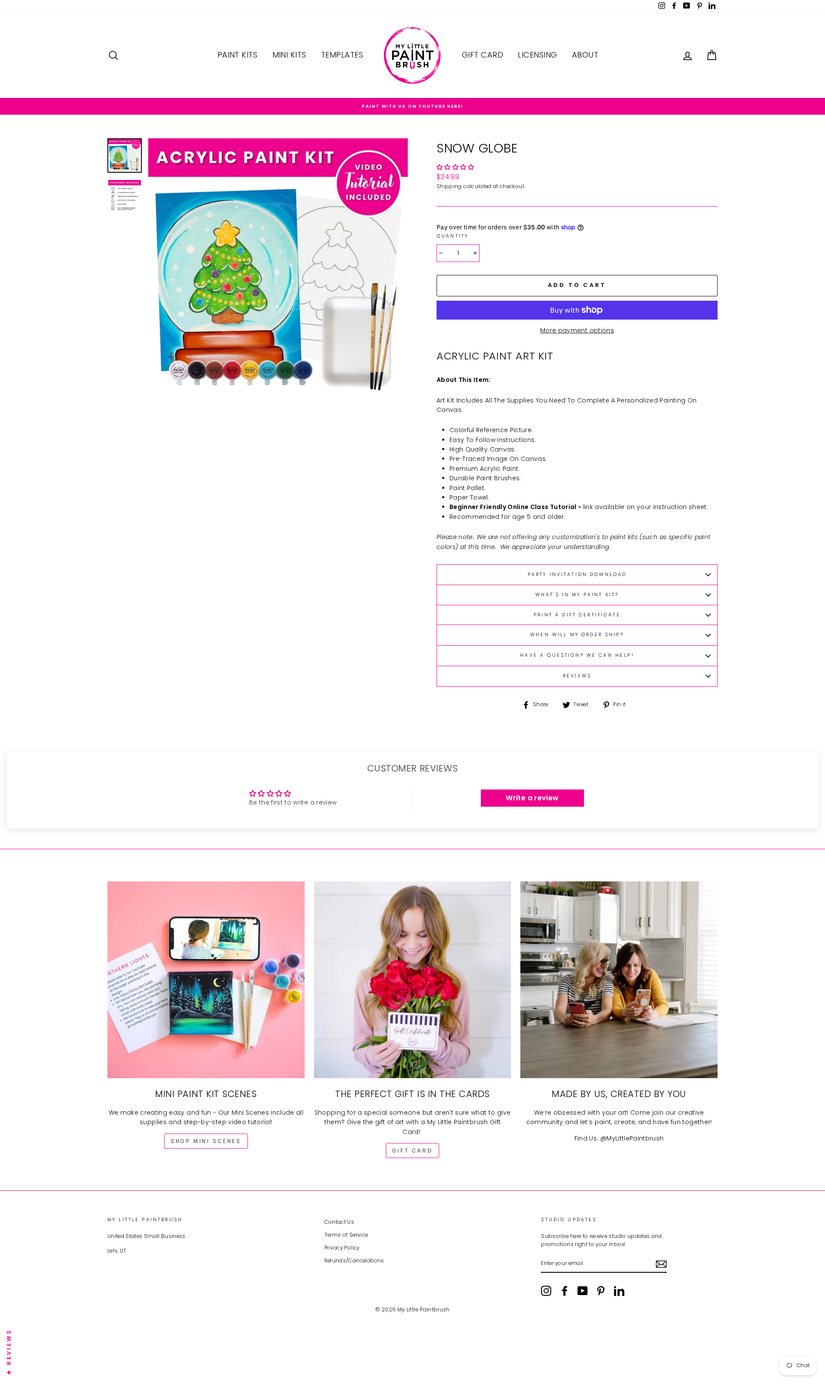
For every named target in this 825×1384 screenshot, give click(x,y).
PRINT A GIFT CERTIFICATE (577, 615)
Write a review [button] (532, 798)
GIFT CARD (412, 1150)
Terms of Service (346, 1235)
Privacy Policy (342, 1247)
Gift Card (482, 54)
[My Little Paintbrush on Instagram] (546, 1291)
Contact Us (339, 1222)
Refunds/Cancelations (354, 1260)
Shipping (449, 186)
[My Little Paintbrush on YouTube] (583, 1291)
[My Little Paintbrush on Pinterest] (601, 1291)
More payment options (577, 330)
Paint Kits (237, 54)
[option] (412, 106)
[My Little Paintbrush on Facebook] (564, 1291)
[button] (455, 167)
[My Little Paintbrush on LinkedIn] (619, 1291)
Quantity (452, 236)
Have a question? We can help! (577, 655)
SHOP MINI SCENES (206, 1141)
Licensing (537, 54)
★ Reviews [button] (9, 1352)
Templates (342, 54)
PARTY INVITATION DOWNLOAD (577, 574)
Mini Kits (289, 54)
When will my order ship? (577, 634)
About (585, 54)
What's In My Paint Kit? (577, 594)
